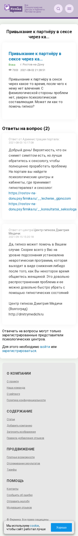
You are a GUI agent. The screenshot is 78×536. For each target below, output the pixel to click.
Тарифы (12, 469)
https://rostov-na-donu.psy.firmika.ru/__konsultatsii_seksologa (42, 206)
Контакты (12, 488)
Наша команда (16, 387)
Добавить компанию (19, 425)
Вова (12, 64)
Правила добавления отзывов (25, 438)
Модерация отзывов (19, 507)
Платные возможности (21, 457)
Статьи (11, 419)
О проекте (13, 381)
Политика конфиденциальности (26, 400)
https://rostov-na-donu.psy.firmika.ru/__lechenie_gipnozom (40, 196)
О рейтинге (13, 393)
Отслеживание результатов (23, 463)
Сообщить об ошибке (19, 495)
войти (45, 347)
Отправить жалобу (18, 501)
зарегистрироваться (19, 351)
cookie (34, 525)
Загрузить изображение (21, 431)
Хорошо (61, 527)
